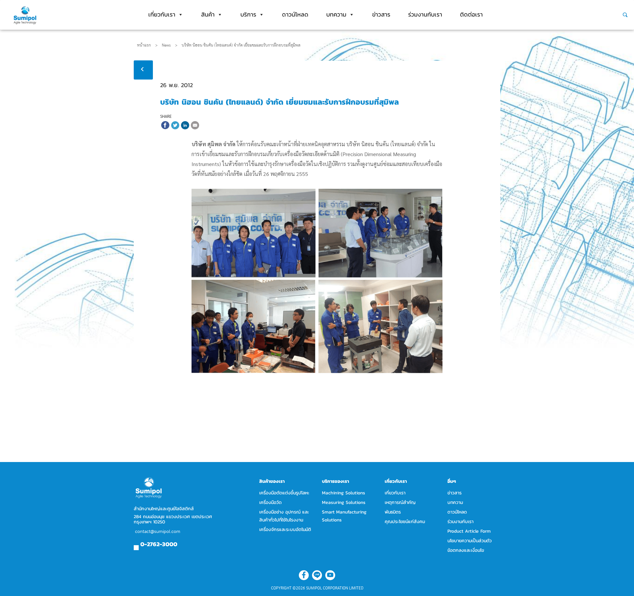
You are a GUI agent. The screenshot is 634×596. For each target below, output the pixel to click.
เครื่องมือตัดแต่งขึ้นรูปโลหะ (284, 492)
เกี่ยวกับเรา (161, 14)
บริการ (248, 14)
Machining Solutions (343, 492)
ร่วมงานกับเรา (425, 14)
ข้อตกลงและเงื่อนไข (465, 550)
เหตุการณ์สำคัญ (400, 502)
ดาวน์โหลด (295, 14)
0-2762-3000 (158, 544)
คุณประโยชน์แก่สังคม (405, 521)
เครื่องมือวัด (270, 502)
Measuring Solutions (344, 502)
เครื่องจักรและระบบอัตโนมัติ (285, 529)
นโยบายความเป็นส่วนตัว (469, 540)
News (169, 45)
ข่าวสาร (381, 14)
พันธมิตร (393, 512)
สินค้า (208, 14)
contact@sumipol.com (157, 531)
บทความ (336, 14)
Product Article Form (469, 531)
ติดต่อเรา (471, 14)
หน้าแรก (144, 45)
